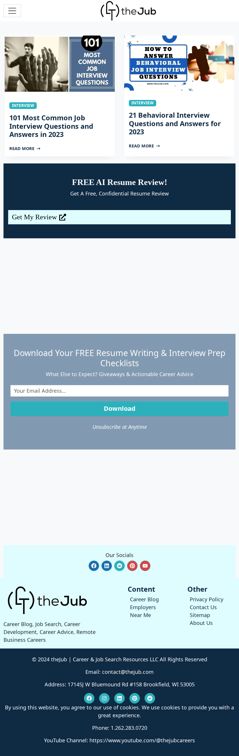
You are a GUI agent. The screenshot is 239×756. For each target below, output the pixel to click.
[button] (94, 566)
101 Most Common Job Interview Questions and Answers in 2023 (51, 126)
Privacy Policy (206, 599)
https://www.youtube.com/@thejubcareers (142, 740)
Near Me (140, 615)
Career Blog (144, 599)
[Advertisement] (119, 286)
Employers (143, 607)
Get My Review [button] (34, 217)
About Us (201, 622)
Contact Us (203, 607)
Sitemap (200, 615)
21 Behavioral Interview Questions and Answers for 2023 (175, 123)
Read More (21, 148)
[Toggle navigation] (12, 10)
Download (120, 408)
